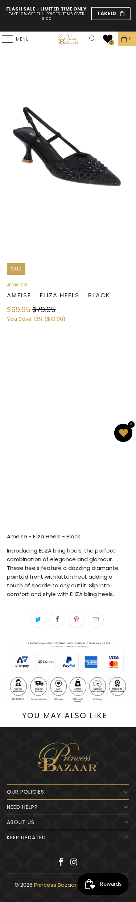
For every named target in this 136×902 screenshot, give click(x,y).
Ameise (17, 284)
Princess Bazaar (55, 885)
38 (49, 351)
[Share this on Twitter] (38, 620)
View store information (41, 514)
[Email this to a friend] (96, 620)
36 (14, 351)
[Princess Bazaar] (68, 39)
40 (84, 351)
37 (31, 351)
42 (14, 371)
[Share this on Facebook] (57, 620)
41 (101, 351)
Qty (11, 406)
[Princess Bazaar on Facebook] (61, 862)
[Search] (92, 39)
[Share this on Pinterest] (77, 620)
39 (66, 351)
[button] (107, 39)
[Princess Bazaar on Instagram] (74, 862)
